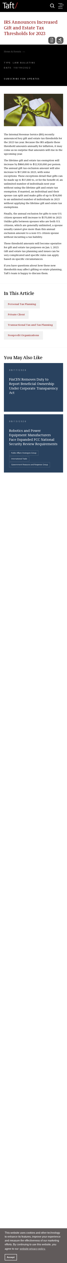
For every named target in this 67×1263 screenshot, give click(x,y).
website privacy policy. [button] (33, 1248)
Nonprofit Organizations (23, 335)
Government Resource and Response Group (29, 465)
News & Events (12, 51)
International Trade (19, 459)
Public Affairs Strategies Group (23, 453)
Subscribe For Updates (22, 79)
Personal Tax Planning (22, 304)
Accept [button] (11, 1257)
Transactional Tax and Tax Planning (30, 325)
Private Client (16, 314)
